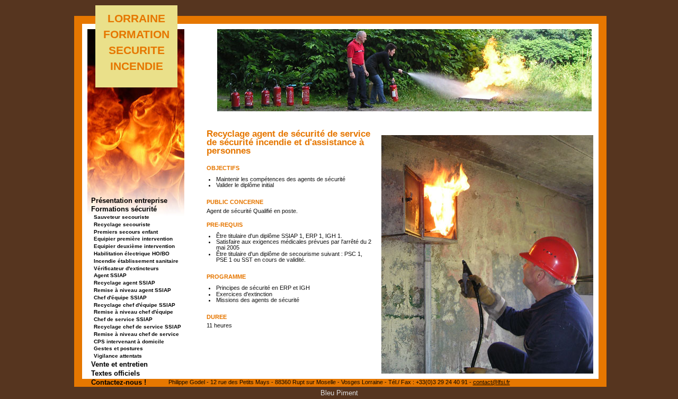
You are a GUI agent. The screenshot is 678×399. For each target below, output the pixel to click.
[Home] (404, 108)
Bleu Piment (339, 393)
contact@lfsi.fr (491, 382)
